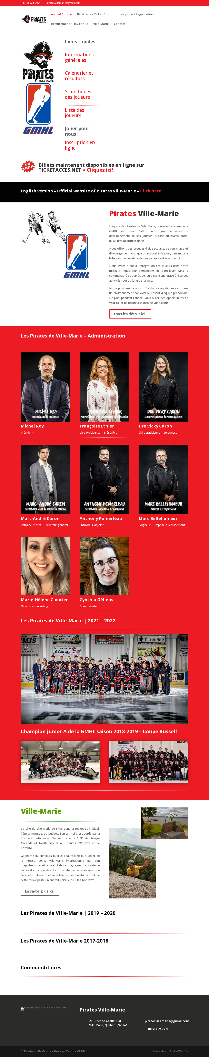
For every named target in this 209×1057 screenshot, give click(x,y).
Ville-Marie (101, 24)
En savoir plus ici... (40, 891)
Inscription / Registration (136, 14)
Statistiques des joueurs (78, 94)
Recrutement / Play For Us (69, 24)
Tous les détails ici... (130, 313)
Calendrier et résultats (79, 76)
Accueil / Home (61, 14)
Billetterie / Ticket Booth (94, 14)
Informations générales (79, 57)
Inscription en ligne (80, 145)
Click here (150, 191)
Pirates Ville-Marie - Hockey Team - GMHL (55, 1051)
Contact (120, 24)
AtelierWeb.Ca (179, 1051)
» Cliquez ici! (97, 169)
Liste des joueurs (74, 113)
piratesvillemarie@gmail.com (167, 1021)
